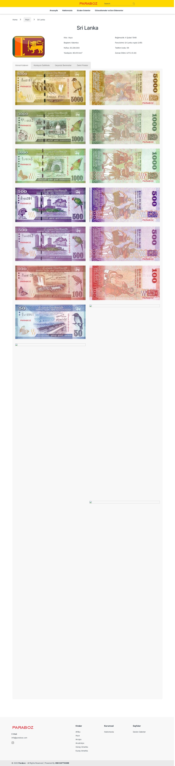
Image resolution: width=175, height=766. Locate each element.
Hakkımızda (67, 10)
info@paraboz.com (19, 738)
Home (15, 19)
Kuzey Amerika (82, 751)
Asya (27, 19)
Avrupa (78, 739)
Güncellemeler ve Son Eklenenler (109, 10)
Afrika (78, 732)
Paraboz (22, 763)
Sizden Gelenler (83, 10)
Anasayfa (54, 10)
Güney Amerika (82, 747)
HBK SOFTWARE (62, 763)
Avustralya (80, 743)
